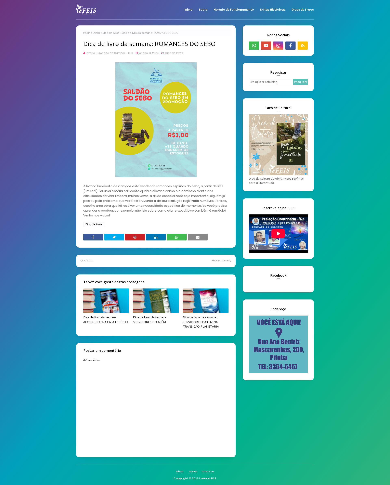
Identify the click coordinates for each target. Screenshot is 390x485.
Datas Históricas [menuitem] (272, 10)
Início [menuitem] (188, 10)
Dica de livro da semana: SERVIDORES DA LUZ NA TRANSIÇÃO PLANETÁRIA (201, 321)
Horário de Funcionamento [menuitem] (234, 10)
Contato (208, 471)
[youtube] (266, 46)
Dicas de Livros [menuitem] (302, 10)
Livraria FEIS (207, 478)
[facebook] (290, 46)
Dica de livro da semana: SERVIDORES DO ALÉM (150, 319)
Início (179, 471)
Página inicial (91, 33)
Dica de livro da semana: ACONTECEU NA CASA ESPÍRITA (105, 319)
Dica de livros (111, 33)
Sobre (193, 471)
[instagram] (278, 46)
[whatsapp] (254, 46)
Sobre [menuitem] (203, 10)
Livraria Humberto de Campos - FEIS (109, 53)
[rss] (303, 46)
